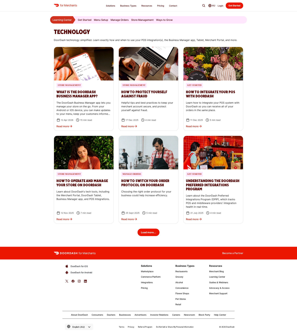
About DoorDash (79, 314)
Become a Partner (232, 253)
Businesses (125, 314)
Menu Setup (101, 19)
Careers (176, 314)
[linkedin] (85, 282)
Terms (121, 327)
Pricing (144, 288)
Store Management (142, 19)
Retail (178, 304)
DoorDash (230, 327)
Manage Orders (120, 19)
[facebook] (73, 282)
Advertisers (140, 314)
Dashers (111, 314)
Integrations (147, 282)
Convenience (181, 288)
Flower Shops (182, 293)
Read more (62, 126)
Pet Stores (180, 299)
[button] (84, 89)
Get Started (84, 19)
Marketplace (147, 271)
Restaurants (181, 271)
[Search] (204, 5)
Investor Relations (159, 314)
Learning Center (62, 19)
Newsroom (189, 314)
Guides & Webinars (218, 282)
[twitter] (67, 282)
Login (220, 5)
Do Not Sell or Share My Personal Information (174, 327)
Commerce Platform (151, 276)
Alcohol (179, 282)
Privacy (131, 327)
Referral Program (145, 327)
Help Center (220, 314)
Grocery (179, 276)
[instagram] (79, 282)
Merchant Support (218, 293)
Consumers (97, 314)
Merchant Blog (216, 271)
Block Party (204, 314)
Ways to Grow (164, 19)
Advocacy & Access (219, 288)
